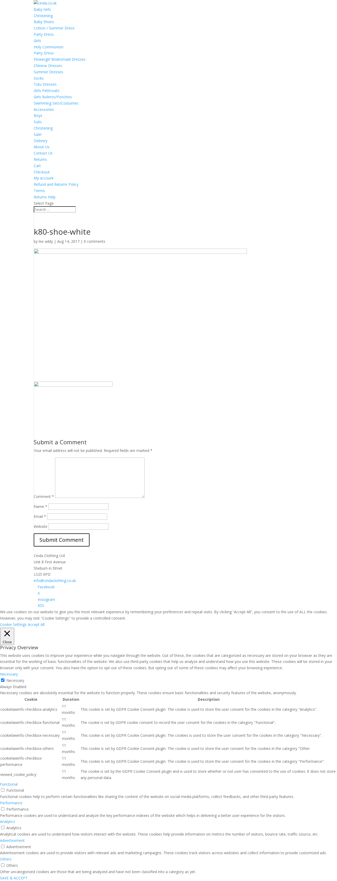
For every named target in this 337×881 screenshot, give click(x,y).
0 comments (94, 241)
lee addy (46, 241)
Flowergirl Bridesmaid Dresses (60, 59)
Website (40, 526)
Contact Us (43, 153)
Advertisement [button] (12, 840)
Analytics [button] (7, 821)
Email (40, 516)
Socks (39, 78)
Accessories (44, 109)
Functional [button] (9, 784)
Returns (40, 159)
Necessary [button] (9, 674)
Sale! (38, 134)
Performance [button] (11, 802)
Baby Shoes (44, 21)
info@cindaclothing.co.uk (55, 580)
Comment (44, 496)
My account (44, 178)
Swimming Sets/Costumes (56, 103)
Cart (37, 165)
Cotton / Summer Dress (54, 27)
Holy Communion (48, 46)
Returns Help (45, 196)
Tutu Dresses (45, 84)
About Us (41, 146)
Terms (39, 190)
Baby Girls (42, 9)
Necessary (15, 680)
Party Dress (44, 34)
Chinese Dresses (48, 65)
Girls (37, 40)
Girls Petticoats (47, 90)
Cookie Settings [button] (13, 624)
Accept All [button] (36, 624)
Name (40, 506)
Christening (43, 15)
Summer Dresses (48, 71)
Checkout (42, 171)
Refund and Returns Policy (56, 184)
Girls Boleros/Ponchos (53, 96)
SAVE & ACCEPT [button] (14, 877)
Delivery (40, 140)
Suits (38, 121)
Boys (38, 115)
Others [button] (6, 859)
